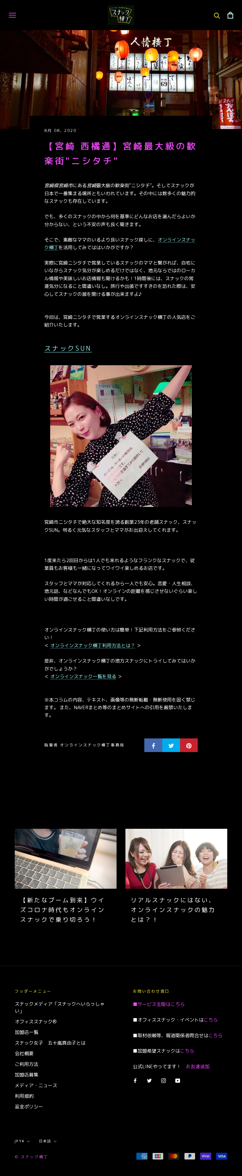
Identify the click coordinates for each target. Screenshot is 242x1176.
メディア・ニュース (36, 1085)
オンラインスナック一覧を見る (83, 676)
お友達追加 (198, 1066)
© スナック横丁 (31, 1156)
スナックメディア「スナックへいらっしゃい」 (59, 1007)
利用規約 (24, 1096)
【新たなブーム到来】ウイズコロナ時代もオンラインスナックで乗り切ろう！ (62, 910)
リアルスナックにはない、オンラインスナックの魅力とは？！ (173, 910)
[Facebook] (135, 1080)
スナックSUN (68, 348)
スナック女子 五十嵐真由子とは (50, 1043)
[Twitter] (149, 1080)
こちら (178, 1004)
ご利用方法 (26, 1064)
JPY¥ (20, 1141)
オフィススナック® (36, 1021)
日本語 (45, 1141)
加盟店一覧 (26, 1032)
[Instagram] (163, 1080)
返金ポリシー (29, 1106)
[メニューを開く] (12, 15)
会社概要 (24, 1053)
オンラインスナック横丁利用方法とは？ (92, 645)
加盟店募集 (26, 1074)
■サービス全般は (152, 1004)
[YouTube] (177, 1080)
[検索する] (217, 15)
